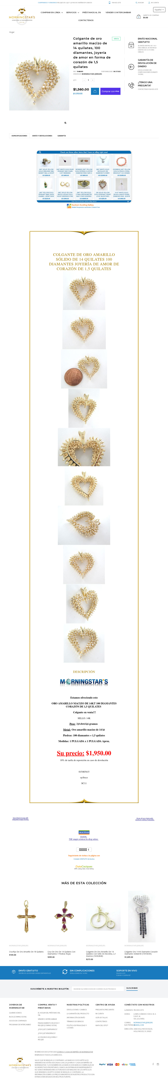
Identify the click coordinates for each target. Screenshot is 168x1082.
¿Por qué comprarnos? (47, 1029)
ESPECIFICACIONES (19, 136)
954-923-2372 (139, 1010)
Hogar (11, 32)
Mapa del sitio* (102, 1025)
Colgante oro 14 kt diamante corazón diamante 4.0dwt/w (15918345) (141, 952)
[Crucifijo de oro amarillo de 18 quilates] (26, 917)
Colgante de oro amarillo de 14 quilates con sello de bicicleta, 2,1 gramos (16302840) (101, 953)
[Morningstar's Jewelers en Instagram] (157, 1064)
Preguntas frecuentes (105, 1010)
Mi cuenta (100, 1013)
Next (164, 924)
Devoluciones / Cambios (77, 1010)
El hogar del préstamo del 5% (49, 1014)
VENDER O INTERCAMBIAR (118, 12)
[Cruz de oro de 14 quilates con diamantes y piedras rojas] (65, 917)
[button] (159, 9)
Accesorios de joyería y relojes (47, 1038)
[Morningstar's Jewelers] (22, 16)
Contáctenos (85, 20)
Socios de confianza (18, 1021)
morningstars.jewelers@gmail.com (143, 1024)
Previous (3, 924)
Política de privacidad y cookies (77, 1026)
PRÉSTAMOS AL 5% (91, 12)
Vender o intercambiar (47, 1019)
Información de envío (76, 1017)
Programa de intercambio (20, 1024)
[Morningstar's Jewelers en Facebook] (153, 1064)
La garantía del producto (78, 1013)
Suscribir (132, 988)
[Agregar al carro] (95, 91)
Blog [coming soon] (17, 1017)
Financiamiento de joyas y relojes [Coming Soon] (48, 1024)
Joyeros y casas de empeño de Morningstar (75, 1052)
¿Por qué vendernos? (47, 1033)
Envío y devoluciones (42, 136)
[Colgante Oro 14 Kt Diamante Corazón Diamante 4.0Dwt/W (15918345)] (142, 917)
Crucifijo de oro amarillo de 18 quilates (26, 951)
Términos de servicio (75, 1021)
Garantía (61, 136)
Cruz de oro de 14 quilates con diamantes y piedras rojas (61, 952)
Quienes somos (15, 1013)
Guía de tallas (101, 1017)
